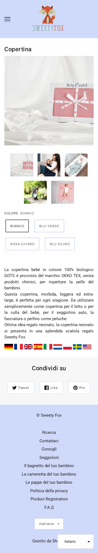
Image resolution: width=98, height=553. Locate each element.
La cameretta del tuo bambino (49, 474)
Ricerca (49, 432)
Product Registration (49, 499)
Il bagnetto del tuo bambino (49, 465)
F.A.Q (49, 507)
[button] (76, 541)
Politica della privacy (49, 490)
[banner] (48, 18)
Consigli (49, 449)
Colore (11, 213)
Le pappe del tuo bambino (49, 482)
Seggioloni (49, 457)
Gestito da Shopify (49, 541)
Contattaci (49, 440)
